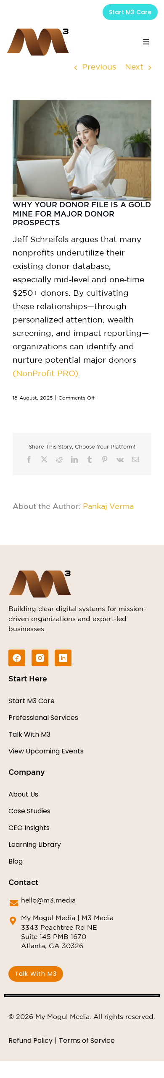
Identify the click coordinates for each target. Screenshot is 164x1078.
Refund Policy (30, 1040)
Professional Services (43, 717)
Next (134, 67)
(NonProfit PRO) (45, 373)
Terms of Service (87, 1040)
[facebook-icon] (16, 658)
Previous (99, 67)
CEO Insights (29, 828)
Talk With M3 (29, 734)
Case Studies (29, 811)
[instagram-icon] (40, 658)
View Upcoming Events (46, 751)
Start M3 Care (31, 701)
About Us (23, 794)
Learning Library (34, 844)
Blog (15, 861)
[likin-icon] (63, 658)
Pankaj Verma (108, 506)
